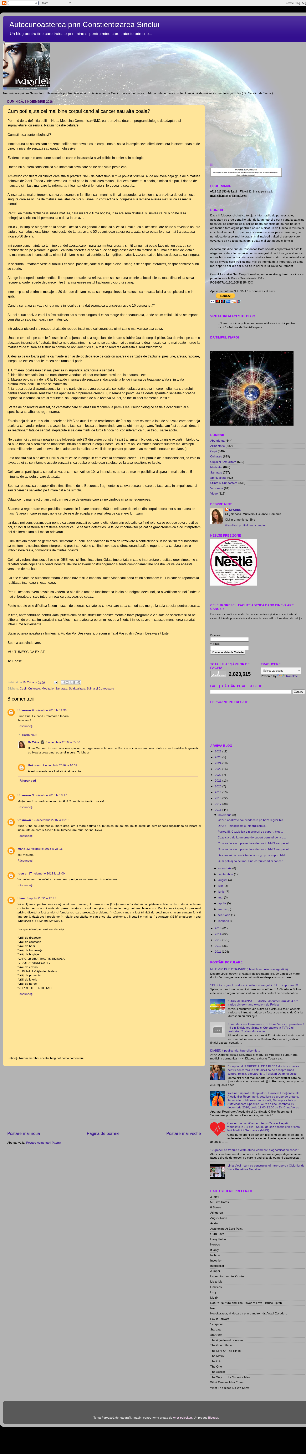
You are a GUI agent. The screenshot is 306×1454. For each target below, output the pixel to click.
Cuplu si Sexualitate (223, 461)
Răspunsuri (29, 734)
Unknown (24, 710)
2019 (218, 792)
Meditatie (48, 688)
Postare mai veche (183, 1133)
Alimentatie (217, 445)
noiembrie (225, 815)
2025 (218, 757)
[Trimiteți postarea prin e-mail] (55, 682)
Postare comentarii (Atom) (43, 1142)
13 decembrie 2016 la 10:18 (50, 820)
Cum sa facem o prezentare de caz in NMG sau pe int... (254, 843)
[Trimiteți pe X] (71, 682)
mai (221, 897)
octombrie (225, 868)
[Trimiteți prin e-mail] (63, 682)
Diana (21, 898)
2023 (218, 769)
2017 (218, 804)
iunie (221, 891)
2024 (218, 763)
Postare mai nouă (23, 1133)
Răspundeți (24, 726)
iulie (221, 885)
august (223, 880)
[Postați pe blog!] (67, 682)
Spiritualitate (77, 688)
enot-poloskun (182, 1417)
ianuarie (224, 920)
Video (214, 493)
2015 (218, 928)
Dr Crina (33, 742)
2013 (218, 940)
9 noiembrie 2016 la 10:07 (60, 765)
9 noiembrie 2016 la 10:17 (49, 795)
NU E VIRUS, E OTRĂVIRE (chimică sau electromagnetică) (249, 969)
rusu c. (22, 873)
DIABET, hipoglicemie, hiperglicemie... (242, 825)
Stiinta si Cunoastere (100, 688)
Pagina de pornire (103, 1133)
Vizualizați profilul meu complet (245, 525)
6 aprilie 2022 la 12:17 (41, 898)
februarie (224, 915)
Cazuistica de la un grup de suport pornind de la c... (252, 837)
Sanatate (61, 688)
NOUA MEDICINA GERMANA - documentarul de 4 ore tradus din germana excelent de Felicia (263, 1002)
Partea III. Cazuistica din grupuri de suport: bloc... (250, 831)
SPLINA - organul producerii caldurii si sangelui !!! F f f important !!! (254, 985)
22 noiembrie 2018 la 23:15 (44, 848)
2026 (218, 751)
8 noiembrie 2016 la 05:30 (63, 742)
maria (21, 848)
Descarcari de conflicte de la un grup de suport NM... (252, 855)
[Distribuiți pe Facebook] (75, 682)
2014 (218, 934)
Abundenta (217, 440)
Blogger (213, 1417)
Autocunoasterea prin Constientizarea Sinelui (84, 24)
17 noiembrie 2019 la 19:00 (47, 873)
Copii (23, 688)
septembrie (226, 874)
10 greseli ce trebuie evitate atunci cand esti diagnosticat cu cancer (254, 1150)
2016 (218, 809)
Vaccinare (216, 488)
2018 (218, 798)
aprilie (222, 903)
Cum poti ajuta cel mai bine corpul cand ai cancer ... (252, 861)
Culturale (34, 688)
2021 (218, 780)
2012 (218, 945)
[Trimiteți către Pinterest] (79, 682)
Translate (292, 676)
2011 (218, 951)
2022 (218, 774)
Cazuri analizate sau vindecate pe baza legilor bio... (252, 820)
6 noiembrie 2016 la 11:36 (49, 710)
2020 (218, 786)
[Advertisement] (104, 1098)
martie (223, 909)
